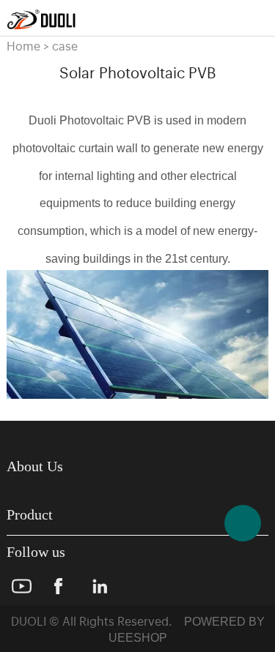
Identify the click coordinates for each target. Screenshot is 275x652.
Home (23, 45)
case (65, 45)
